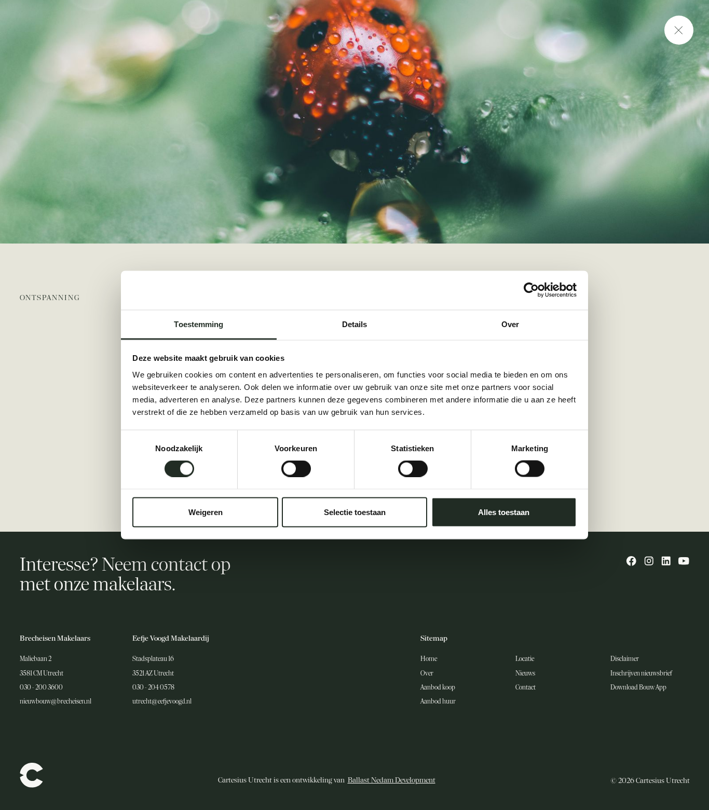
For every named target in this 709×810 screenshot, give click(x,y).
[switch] (296, 469)
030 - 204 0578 (153, 687)
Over (426, 673)
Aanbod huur (438, 701)
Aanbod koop (437, 687)
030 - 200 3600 (41, 687)
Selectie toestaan (355, 511)
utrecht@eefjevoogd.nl (162, 701)
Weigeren (205, 511)
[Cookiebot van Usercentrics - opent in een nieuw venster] (531, 290)
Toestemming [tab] (198, 323)
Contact (525, 687)
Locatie (524, 659)
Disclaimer (624, 659)
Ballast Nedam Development (391, 780)
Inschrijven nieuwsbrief (641, 673)
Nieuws (525, 673)
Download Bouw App (638, 687)
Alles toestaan (503, 511)
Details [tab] (354, 323)
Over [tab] (510, 323)
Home (428, 659)
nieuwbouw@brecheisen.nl (55, 701)
